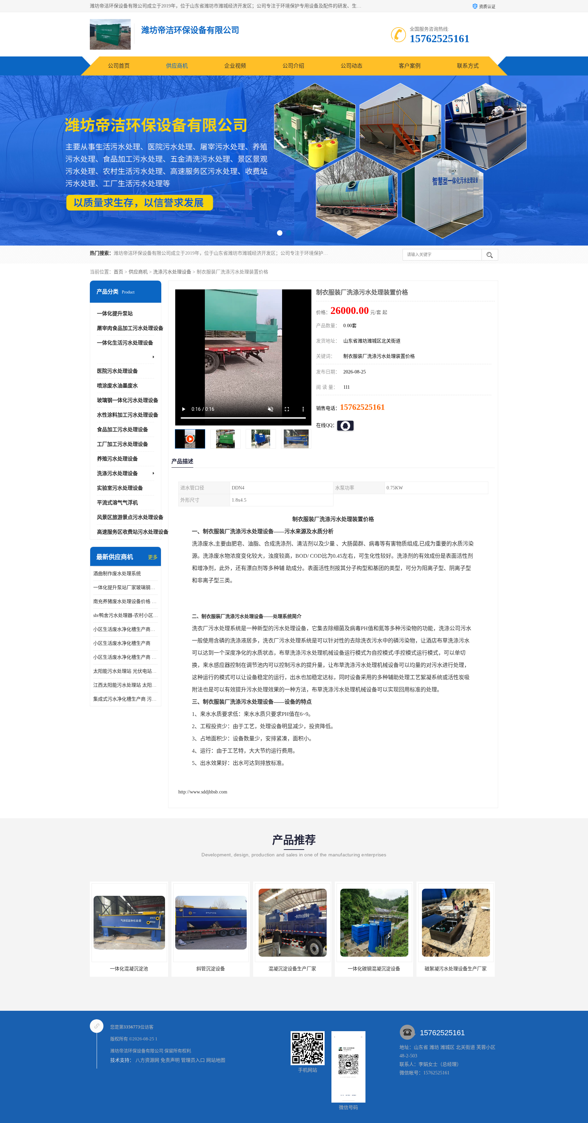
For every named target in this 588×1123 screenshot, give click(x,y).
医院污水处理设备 (117, 371)
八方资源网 (147, 1060)
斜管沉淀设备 (129, 968)
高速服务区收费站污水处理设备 (132, 532)
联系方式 (468, 66)
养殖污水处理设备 (117, 459)
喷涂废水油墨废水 (117, 385)
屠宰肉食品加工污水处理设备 (130, 328)
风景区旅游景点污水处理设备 (130, 517)
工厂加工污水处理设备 (122, 444)
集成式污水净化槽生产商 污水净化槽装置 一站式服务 (125, 699)
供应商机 (177, 66)
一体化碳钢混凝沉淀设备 (292, 968)
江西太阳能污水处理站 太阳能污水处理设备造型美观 (125, 685)
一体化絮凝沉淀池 (456, 968)
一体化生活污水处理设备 (125, 343)
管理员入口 (193, 1060)
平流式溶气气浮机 (117, 502)
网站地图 (215, 1060)
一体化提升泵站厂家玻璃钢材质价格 (125, 587)
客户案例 (410, 66)
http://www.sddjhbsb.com (202, 791)
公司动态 (351, 66)
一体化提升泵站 (115, 313)
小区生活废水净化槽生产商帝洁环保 (125, 629)
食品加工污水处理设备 (122, 429)
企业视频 (235, 66)
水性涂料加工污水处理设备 (127, 415)
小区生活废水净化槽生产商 (121, 643)
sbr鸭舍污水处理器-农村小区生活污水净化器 (125, 615)
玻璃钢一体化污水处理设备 (127, 400)
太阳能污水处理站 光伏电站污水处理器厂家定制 (125, 671)
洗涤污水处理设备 (172, 271)
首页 (118, 271)
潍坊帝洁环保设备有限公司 (136, 1050)
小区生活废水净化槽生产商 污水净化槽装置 (125, 657)
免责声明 (170, 1060)
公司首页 (119, 66)
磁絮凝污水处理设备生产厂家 (374, 968)
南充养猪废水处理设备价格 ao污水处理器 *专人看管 (125, 601)
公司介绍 (293, 66)
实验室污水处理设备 (120, 488)
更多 (153, 557)
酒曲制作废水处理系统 (117, 573)
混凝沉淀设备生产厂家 (210, 968)
